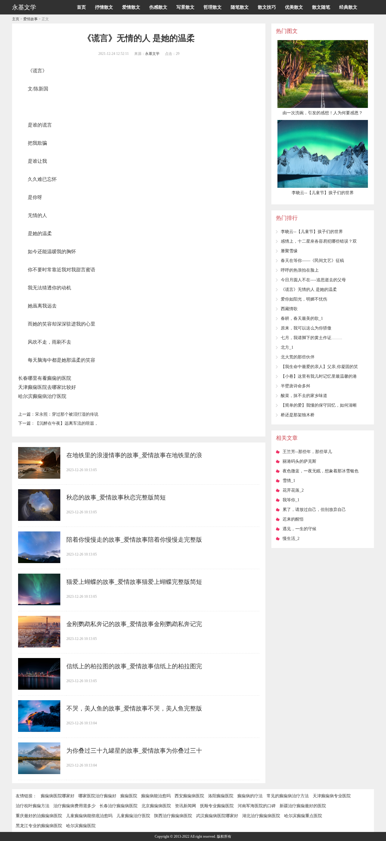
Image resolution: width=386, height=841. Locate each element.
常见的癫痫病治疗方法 (288, 796)
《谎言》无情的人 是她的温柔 (309, 289)
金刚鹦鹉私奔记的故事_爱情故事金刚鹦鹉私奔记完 (134, 624)
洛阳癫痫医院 (220, 796)
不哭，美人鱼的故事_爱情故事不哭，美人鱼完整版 (134, 708)
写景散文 (185, 7)
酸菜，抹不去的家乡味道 (304, 395)
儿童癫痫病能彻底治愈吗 (89, 816)
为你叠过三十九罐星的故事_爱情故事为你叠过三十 (134, 750)
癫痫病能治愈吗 (156, 796)
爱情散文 (131, 7)
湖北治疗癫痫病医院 (261, 816)
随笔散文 (240, 7)
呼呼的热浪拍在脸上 (300, 270)
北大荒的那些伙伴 (298, 357)
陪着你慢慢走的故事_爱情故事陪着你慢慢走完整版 (134, 539)
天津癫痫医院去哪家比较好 (47, 387)
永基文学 (152, 54)
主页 (15, 19)
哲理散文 (213, 7)
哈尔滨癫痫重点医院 (303, 816)
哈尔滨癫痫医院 (81, 826)
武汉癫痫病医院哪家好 (217, 816)
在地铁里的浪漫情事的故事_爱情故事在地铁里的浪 (134, 455)
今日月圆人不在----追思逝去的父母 (313, 280)
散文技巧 (267, 7)
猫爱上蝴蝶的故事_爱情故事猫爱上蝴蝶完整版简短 (134, 581)
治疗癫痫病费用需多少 (74, 806)
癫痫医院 (128, 796)
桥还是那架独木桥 (298, 415)
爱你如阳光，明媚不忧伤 (304, 299)
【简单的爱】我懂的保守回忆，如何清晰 (319, 405)
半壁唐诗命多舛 (295, 386)
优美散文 (294, 7)
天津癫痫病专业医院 (332, 796)
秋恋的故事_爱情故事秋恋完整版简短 (116, 497)
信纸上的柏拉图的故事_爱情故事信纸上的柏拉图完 (134, 666)
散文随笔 (321, 7)
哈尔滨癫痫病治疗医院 (42, 396)
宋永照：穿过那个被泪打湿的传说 (66, 414)
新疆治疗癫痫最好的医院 (303, 806)
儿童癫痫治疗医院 (133, 816)
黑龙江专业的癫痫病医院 (39, 826)
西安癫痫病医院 (189, 796)
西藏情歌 (289, 309)
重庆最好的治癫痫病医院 (39, 816)
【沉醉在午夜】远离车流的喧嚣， (66, 423)
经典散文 (348, 7)
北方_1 (287, 347)
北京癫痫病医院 (156, 806)
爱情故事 (30, 19)
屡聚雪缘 (289, 251)
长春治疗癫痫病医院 (119, 806)
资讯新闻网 (185, 806)
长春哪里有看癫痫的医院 (44, 378)
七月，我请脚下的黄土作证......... (311, 337)
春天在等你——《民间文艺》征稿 (312, 260)
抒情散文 (104, 7)
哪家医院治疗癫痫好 (97, 796)
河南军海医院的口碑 (257, 806)
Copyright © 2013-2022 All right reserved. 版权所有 (193, 836)
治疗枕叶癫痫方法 (32, 806)
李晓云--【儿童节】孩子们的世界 (312, 231)
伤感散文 (158, 7)
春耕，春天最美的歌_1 (302, 318)
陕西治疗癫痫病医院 (173, 816)
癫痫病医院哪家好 (57, 796)
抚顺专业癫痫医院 (217, 806)
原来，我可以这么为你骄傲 (306, 328)
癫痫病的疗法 (250, 796)
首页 (81, 7)
